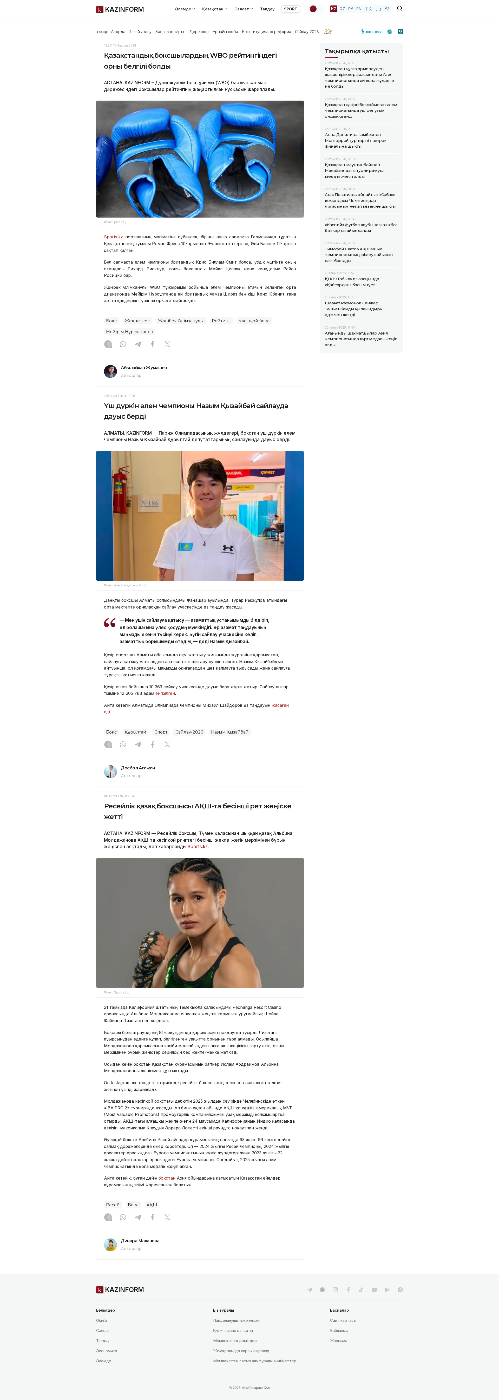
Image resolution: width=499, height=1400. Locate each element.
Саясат (103, 1330)
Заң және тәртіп (170, 31)
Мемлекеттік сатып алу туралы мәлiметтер (254, 1360)
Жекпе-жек (137, 320)
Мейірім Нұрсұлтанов (129, 331)
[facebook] (348, 1289)
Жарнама (338, 1340)
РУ (350, 8)
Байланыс (339, 1330)
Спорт (160, 732)
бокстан (167, 1178)
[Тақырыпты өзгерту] (316, 9)
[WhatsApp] (123, 345)
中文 (368, 8)
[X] (167, 345)
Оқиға (101, 1320)
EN (359, 8)
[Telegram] (138, 345)
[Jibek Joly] (373, 31)
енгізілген (165, 693)
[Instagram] (108, 345)
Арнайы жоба (225, 31)
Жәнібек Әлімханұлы (181, 320)
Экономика (106, 1350)
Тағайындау (140, 31)
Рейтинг (221, 320)
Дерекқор (199, 31)
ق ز (379, 8)
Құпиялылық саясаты (233, 1330)
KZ (333, 8)
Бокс (111, 320)
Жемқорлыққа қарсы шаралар (241, 1350)
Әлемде (103, 1360)
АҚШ (152, 1204)
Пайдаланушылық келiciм (236, 1320)
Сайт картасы (343, 1320)
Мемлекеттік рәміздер (235, 1340)
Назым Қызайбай (230, 732)
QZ (342, 8)
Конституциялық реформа (266, 31)
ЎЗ (387, 8)
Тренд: (102, 32)
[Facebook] (152, 345)
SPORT (290, 8)
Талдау (267, 9)
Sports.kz (113, 236)
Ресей (113, 1204)
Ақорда (118, 31)
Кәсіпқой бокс (254, 320)
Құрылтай (135, 732)
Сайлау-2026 (307, 31)
